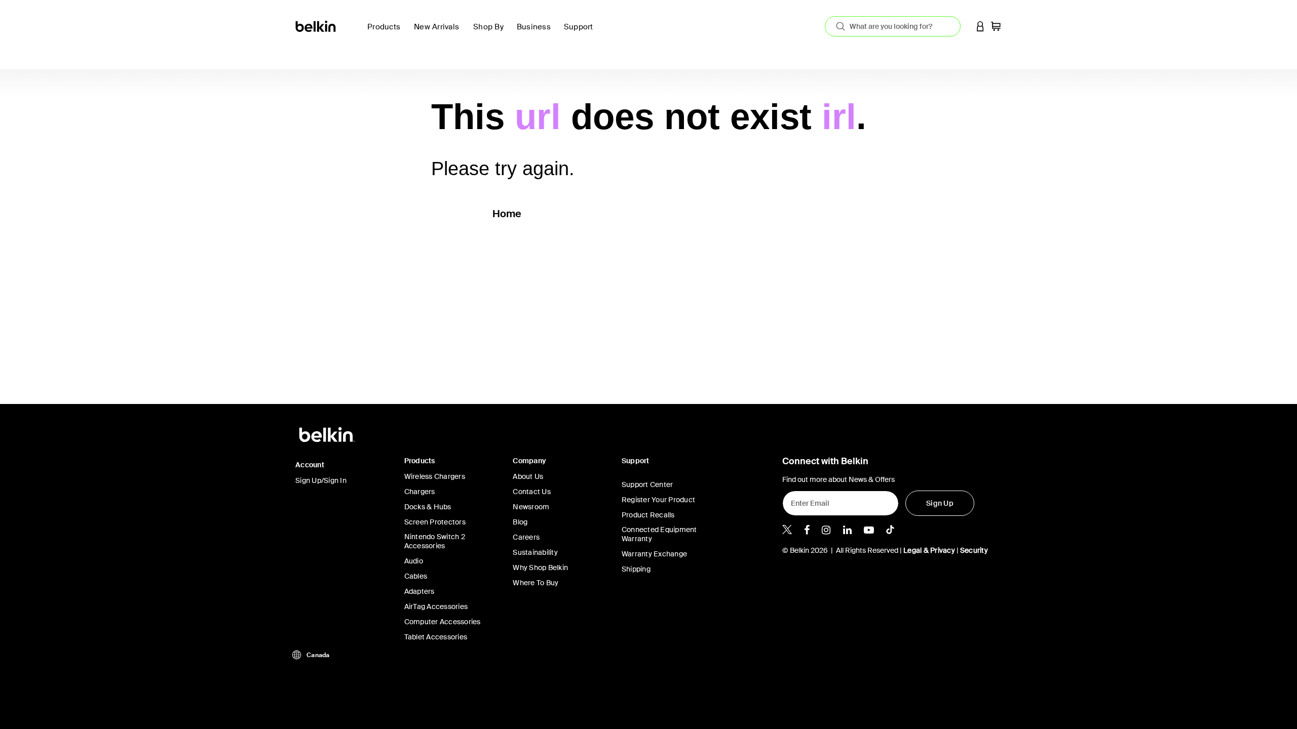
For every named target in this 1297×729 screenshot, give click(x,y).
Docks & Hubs (427, 506)
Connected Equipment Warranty (659, 534)
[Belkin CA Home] (316, 25)
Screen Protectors (435, 521)
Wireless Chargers (434, 476)
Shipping (636, 569)
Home (507, 213)
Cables (416, 576)
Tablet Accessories (436, 636)
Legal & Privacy (929, 550)
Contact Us (532, 491)
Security (974, 550)
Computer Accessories (442, 621)
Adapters (419, 591)
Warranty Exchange (654, 553)
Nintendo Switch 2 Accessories (434, 541)
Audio (413, 560)
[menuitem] (439, 32)
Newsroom (531, 506)
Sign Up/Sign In (321, 480)
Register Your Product (658, 499)
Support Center (647, 484)
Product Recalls (648, 514)
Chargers (419, 491)
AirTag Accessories (436, 606)
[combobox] (893, 26)
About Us (528, 476)
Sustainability (535, 552)
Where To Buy (535, 582)
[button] (980, 26)
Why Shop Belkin (540, 567)
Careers (526, 537)
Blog (520, 521)
